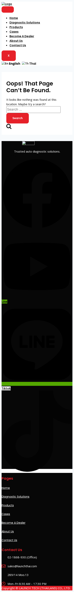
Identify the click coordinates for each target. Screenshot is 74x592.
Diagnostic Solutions (24, 23)
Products (16, 27)
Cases (14, 32)
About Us (16, 41)
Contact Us (17, 45)
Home (13, 18)
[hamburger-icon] (8, 9)
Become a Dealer (21, 36)
